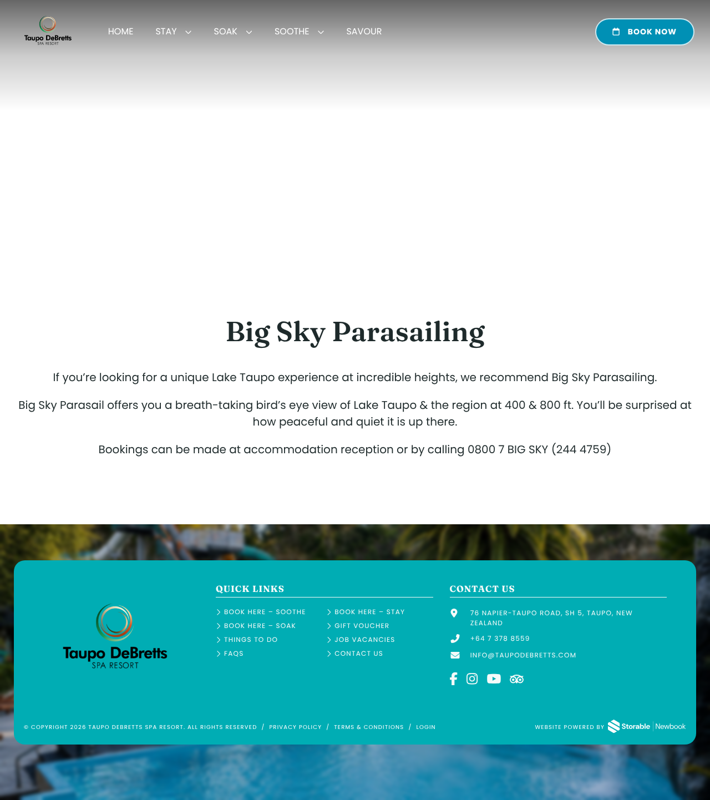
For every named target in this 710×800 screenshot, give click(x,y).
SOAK (225, 31)
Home (121, 31)
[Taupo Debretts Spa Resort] (115, 676)
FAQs (234, 654)
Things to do (251, 640)
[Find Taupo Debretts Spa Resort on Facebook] (454, 680)
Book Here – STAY (369, 612)
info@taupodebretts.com (523, 655)
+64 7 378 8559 (500, 639)
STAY (165, 31)
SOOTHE (292, 31)
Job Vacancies (364, 640)
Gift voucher (361, 626)
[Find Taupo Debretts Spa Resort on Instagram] (472, 680)
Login (425, 727)
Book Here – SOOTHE (265, 612)
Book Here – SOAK (260, 626)
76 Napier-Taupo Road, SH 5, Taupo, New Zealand (551, 618)
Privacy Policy (295, 727)
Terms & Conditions (369, 727)
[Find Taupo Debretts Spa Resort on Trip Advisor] (518, 680)
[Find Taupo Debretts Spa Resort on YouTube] (493, 680)
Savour (364, 31)
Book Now (651, 31)
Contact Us (358, 654)
